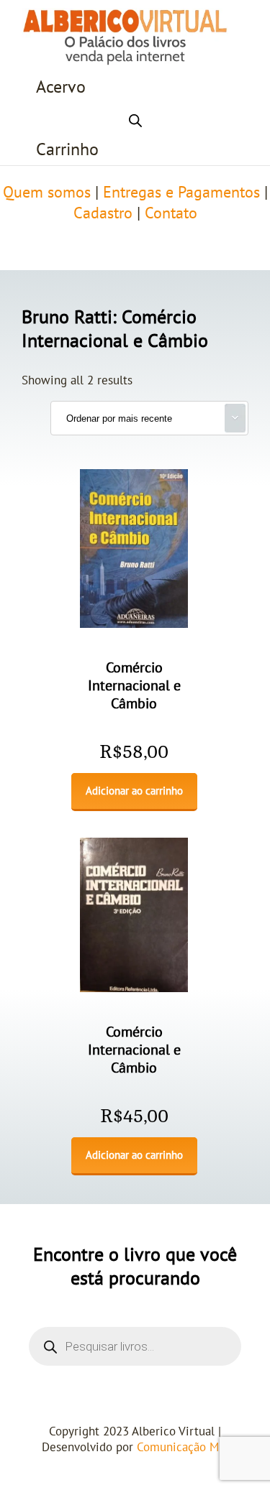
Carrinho (67, 149)
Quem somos (47, 192)
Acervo (61, 87)
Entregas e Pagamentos (181, 192)
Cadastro (102, 213)
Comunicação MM (182, 1447)
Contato (171, 213)
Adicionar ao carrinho (134, 791)
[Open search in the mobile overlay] (135, 118)
